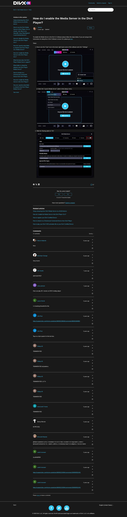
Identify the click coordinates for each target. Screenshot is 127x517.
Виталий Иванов (42, 437)
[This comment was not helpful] (92, 245)
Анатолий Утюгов (42, 406)
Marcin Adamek (41, 240)
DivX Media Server (22, 9)
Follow (90, 27)
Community (91, 3)
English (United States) (106, 505)
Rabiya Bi (40, 346)
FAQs (30, 9)
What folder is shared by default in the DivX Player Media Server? (20, 67)
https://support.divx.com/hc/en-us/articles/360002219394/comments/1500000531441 (57, 472)
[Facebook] (34, 184)
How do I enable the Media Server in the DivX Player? (20, 80)
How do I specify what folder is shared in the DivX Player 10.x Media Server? (21, 47)
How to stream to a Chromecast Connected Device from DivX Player (20, 74)
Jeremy (40, 27)
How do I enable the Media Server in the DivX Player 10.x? (20, 55)
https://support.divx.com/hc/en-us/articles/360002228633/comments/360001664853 (56, 321)
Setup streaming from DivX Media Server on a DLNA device (21, 22)
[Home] (22, 3)
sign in (38, 495)
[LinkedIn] (39, 184)
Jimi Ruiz (40, 316)
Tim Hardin (40, 271)
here (71, 39)
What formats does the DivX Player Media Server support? (21, 61)
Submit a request (101, 3)
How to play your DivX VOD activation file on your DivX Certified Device (53, 224)
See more (16, 92)
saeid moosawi (41, 452)
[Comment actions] (92, 248)
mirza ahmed (41, 286)
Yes (59, 194)
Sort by (91, 233)
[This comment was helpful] (92, 239)
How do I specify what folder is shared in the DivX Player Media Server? (21, 87)
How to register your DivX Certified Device (45, 217)
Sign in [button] (110, 3)
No (68, 194)
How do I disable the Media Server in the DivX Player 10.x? (21, 40)
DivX (14, 9)
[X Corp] (36, 184)
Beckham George (42, 255)
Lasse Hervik (41, 301)
